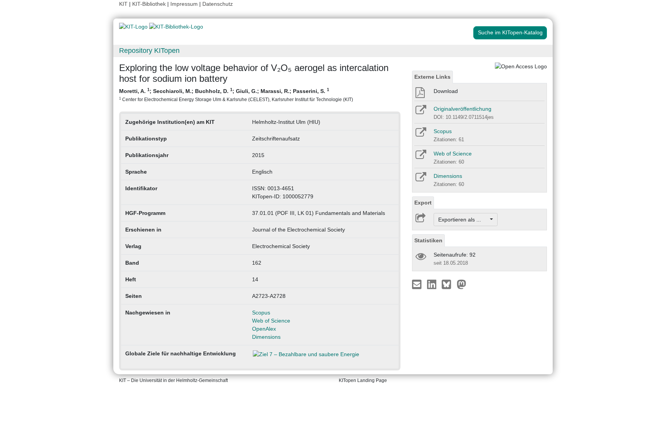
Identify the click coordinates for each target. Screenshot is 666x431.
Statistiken (428, 240)
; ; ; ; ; (236, 94)
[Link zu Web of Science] (420, 157)
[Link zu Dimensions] (420, 179)
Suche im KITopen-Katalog (510, 32)
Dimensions (266, 337)
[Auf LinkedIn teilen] (432, 284)
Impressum (184, 4)
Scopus (261, 312)
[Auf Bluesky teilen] (448, 284)
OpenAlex (264, 329)
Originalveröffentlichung (462, 109)
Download (446, 91)
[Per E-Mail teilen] (417, 284)
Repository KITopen (149, 50)
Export (423, 202)
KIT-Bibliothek (149, 4)
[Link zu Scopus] (420, 135)
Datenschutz (217, 4)
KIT (123, 4)
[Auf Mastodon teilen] (461, 284)
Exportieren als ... (463, 219)
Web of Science (271, 321)
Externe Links (432, 77)
